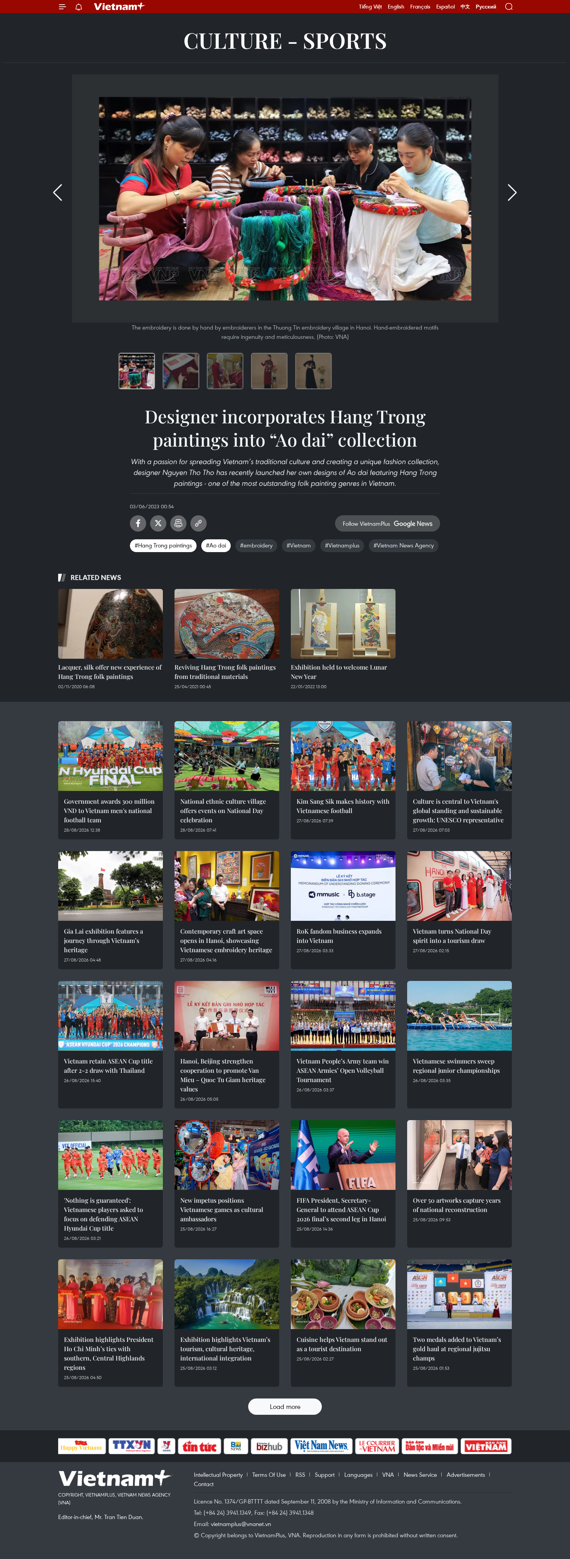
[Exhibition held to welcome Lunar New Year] (343, 624)
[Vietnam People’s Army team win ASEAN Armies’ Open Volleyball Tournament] (343, 1016)
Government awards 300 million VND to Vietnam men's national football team (109, 810)
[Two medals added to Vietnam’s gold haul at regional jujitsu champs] (459, 1294)
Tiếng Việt (370, 6)
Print (178, 523)
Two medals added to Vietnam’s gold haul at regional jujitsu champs (457, 1348)
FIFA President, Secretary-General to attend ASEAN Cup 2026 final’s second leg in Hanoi (341, 1209)
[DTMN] (430, 1446)
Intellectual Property (218, 1474)
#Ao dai (216, 545)
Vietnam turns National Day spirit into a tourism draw (452, 935)
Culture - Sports (285, 39)
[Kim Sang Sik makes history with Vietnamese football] (343, 756)
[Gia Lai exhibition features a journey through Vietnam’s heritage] (110, 886)
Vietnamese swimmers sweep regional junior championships (456, 1065)
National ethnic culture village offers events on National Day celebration (223, 810)
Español (445, 6)
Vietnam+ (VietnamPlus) (120, 6)
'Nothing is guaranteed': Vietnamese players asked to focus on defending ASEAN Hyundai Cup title (103, 1214)
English (396, 6)
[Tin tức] (199, 1446)
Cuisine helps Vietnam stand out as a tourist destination (342, 1344)
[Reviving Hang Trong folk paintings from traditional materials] (226, 624)
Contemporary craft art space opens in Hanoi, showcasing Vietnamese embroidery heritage (226, 940)
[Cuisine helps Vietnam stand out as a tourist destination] (343, 1294)
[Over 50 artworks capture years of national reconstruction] (459, 1155)
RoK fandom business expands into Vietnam (339, 935)
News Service (420, 1474)
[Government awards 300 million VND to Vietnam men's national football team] (110, 756)
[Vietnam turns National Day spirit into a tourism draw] (459, 886)
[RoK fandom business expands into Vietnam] (343, 886)
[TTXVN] (131, 1446)
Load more (285, 1406)
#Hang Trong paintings (163, 545)
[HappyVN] (81, 1446)
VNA (388, 1474)
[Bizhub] (269, 1446)
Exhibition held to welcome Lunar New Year (339, 671)
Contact (204, 1484)
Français (420, 6)
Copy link (198, 523)
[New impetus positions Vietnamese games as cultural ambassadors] (226, 1155)
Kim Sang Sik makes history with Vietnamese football (343, 806)
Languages (358, 1474)
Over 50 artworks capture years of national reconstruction (457, 1205)
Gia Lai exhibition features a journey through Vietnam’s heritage (103, 940)
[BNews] (236, 1446)
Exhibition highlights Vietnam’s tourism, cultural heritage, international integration (225, 1348)
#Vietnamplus (342, 545)
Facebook (138, 523)
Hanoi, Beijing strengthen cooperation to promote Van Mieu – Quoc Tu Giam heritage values (223, 1075)
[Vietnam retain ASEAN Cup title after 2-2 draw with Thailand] (110, 1016)
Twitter (158, 523)
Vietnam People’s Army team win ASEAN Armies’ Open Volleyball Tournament (343, 1070)
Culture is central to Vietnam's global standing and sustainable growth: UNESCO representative (458, 810)
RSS (300, 1474)
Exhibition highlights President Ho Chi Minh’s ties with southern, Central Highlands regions (109, 1353)
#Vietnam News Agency (403, 545)
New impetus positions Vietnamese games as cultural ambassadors (221, 1209)
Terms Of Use (269, 1474)
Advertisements (466, 1474)
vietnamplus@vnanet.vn (241, 1524)
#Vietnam (299, 545)
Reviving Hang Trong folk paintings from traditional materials (225, 671)
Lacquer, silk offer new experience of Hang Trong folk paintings (109, 671)
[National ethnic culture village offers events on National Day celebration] (226, 756)
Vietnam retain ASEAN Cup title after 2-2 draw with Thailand (108, 1065)
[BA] (486, 1446)
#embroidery (256, 545)
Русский (486, 7)
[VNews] (166, 1446)
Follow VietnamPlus (366, 523)
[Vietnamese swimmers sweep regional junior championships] (459, 1016)
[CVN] (377, 1446)
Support (325, 1474)
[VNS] (321, 1446)
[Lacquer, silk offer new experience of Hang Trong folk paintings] (110, 624)
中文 (465, 6)
